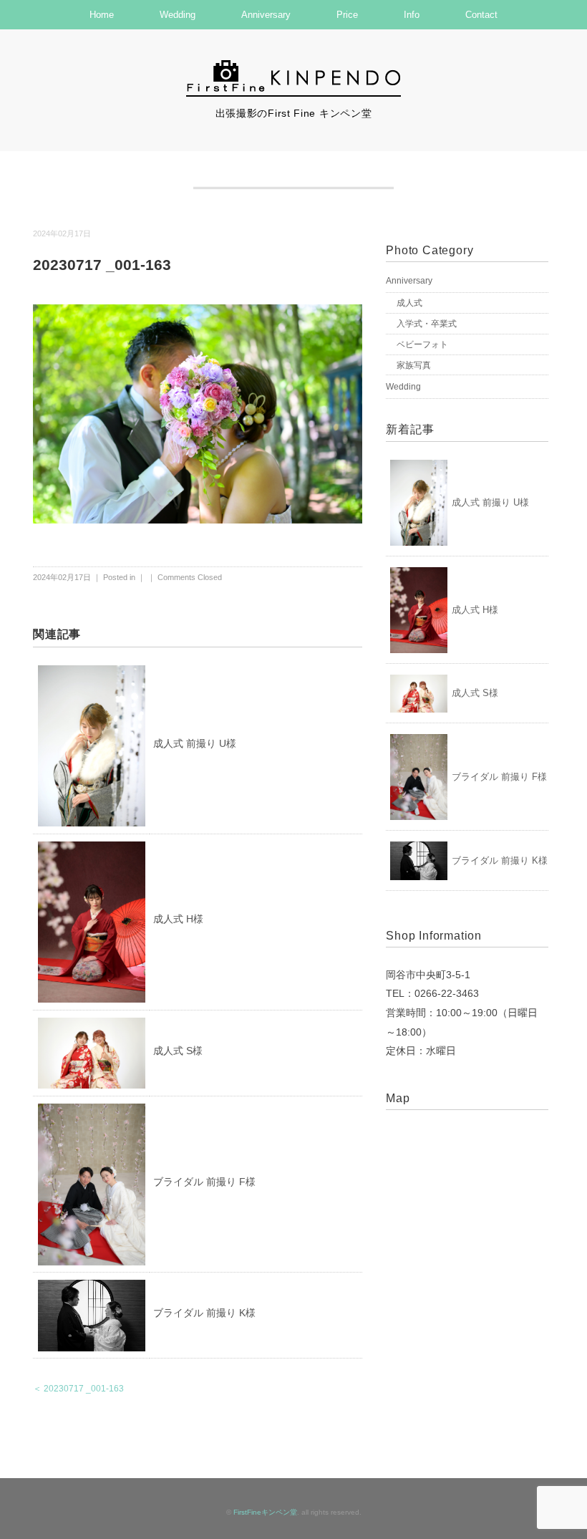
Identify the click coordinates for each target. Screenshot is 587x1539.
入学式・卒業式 (427, 324)
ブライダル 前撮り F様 (204, 1181)
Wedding (177, 14)
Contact (481, 14)
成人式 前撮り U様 (194, 743)
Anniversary (266, 14)
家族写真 (414, 365)
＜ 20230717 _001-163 (78, 1389)
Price (347, 14)
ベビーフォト (422, 344)
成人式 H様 (178, 919)
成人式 (409, 303)
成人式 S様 (178, 1050)
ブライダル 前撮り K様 (204, 1312)
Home (101, 14)
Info (411, 14)
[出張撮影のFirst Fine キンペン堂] (293, 66)
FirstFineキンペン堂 (265, 1512)
